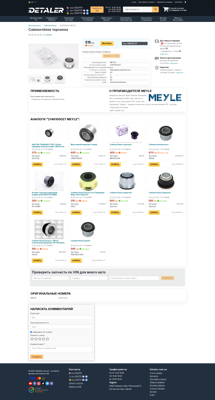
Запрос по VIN (75, 387)
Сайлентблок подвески (121, 193)
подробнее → (165, 54)
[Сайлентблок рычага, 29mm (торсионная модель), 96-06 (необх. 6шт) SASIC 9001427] (49, 229)
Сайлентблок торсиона (121, 145)
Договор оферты (157, 385)
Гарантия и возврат (165, 2)
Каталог (153, 392)
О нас (134, 2)
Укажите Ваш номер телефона (96, 52)
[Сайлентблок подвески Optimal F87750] (127, 181)
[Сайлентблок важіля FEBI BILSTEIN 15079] (88, 229)
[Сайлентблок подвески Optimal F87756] (166, 181)
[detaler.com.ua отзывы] (38, 390)
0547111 (76, 7)
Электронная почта (39, 323)
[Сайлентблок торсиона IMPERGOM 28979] (127, 133)
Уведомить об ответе (42, 332)
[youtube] (30, 383)
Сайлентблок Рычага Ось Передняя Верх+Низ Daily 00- (87, 194)
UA (31, 2)
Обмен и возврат (157, 382)
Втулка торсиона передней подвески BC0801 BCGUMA (44, 194)
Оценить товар (37, 335)
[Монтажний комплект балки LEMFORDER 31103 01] (88, 133)
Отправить (36, 357)
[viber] (34, 383)
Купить (108, 43)
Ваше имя (34, 313)
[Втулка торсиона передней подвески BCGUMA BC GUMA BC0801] (49, 181)
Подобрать (168, 278)
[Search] (155, 9)
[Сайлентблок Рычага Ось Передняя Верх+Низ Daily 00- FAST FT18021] (88, 181)
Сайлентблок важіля (80, 241)
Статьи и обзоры (157, 388)
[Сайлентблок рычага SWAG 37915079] (166, 133)
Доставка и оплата (146, 2)
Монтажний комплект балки (84, 145)
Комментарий (37, 344)
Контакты (178, 2)
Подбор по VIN (97, 9)
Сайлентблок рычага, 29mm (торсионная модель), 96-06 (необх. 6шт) (49, 242)
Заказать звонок (76, 383)
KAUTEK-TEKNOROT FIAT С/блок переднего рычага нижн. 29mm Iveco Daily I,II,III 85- (49, 145)
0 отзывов (47, 35)
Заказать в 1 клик (111, 56)
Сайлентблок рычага (158, 145)
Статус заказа (156, 373)
